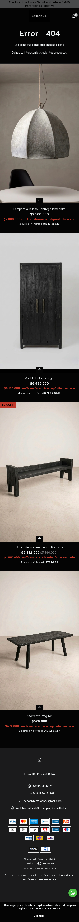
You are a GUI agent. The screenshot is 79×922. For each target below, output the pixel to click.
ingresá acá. (66, 875)
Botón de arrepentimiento (39, 879)
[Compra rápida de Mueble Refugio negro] (39, 370)
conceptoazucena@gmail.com (43, 801)
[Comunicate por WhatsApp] (72, 893)
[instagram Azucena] (39, 759)
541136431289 (42, 786)
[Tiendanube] (39, 864)
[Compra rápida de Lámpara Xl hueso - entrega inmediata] (39, 200)
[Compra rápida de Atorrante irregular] (39, 707)
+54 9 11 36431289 (42, 793)
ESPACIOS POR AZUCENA (39, 774)
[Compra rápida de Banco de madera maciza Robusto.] (39, 539)
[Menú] (7, 16)
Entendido (39, 916)
